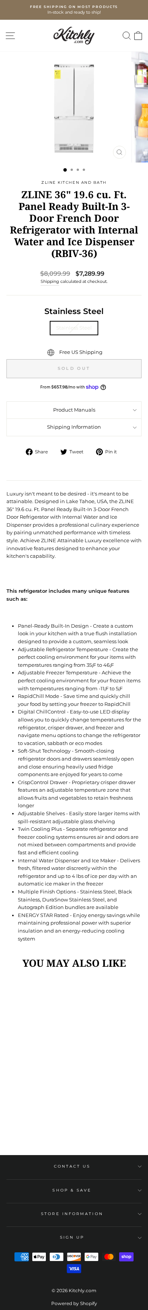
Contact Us (72, 1166)
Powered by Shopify (74, 1303)
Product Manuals (74, 410)
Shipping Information (74, 427)
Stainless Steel (74, 311)
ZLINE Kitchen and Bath (74, 182)
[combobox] (74, 529)
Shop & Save (71, 1190)
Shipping (50, 281)
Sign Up (72, 1237)
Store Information (72, 1213)
